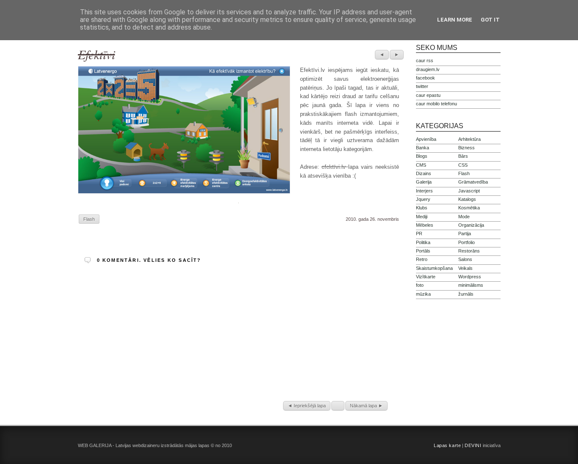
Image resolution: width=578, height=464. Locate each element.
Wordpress (469, 276)
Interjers (424, 190)
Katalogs (467, 199)
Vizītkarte (425, 276)
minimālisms (470, 285)
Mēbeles (424, 225)
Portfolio (466, 242)
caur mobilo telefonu (436, 103)
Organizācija (471, 225)
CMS (421, 164)
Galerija (424, 181)
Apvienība (426, 139)
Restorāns (469, 250)
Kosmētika (469, 207)
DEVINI (473, 445)
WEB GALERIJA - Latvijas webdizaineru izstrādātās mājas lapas (143, 445)
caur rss (424, 60)
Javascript (469, 190)
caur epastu (428, 95)
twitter (422, 86)
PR (419, 233)
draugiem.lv (428, 69)
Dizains (423, 173)
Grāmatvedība (473, 181)
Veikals (465, 268)
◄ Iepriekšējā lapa (307, 405)
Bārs (463, 156)
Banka (422, 147)
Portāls (423, 250)
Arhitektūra (469, 139)
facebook (425, 77)
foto (420, 285)
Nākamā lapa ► (366, 405)
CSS (463, 164)
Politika (423, 242)
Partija (464, 233)
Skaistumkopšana (434, 268)
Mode (464, 216)
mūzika (423, 294)
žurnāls (465, 294)
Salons (465, 259)
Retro (421, 259)
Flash (89, 219)
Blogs (421, 156)
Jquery (423, 199)
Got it (490, 19)
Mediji (421, 216)
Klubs (421, 207)
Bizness (466, 147)
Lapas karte (447, 445)
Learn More (454, 19)
